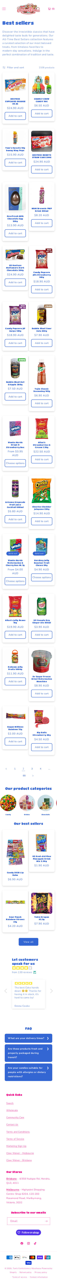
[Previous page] (6, 768)
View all (28, 941)
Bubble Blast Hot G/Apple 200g (15, 383)
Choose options (15, 463)
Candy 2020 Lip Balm (15, 873)
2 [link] (23, 768)
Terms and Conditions (18, 1131)
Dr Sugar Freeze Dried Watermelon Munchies (42, 678)
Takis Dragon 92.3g (41, 918)
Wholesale (12, 1110)
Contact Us (12, 1124)
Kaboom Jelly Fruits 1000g (15, 668)
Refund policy (26, 1272)
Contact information (39, 1277)
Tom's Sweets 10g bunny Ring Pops (15, 149)
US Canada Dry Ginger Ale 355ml (41, 621)
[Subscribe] (46, 1221)
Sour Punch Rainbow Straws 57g (15, 919)
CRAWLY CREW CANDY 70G (41, 100)
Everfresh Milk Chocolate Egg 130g (15, 218)
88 (24, 775)
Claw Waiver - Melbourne (20, 1153)
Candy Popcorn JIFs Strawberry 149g (42, 274)
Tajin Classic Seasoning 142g (41, 390)
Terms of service (19, 1277)
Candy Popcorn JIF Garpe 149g (15, 329)
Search (10, 1103)
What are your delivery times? (26, 1038)
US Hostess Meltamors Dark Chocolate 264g (15, 267)
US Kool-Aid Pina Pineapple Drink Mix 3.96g (41, 858)
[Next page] (32, 775)
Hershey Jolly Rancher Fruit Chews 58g (42, 562)
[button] (6, 991)
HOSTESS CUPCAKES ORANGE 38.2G (15, 101)
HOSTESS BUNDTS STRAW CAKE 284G (41, 156)
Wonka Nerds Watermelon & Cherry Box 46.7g (15, 562)
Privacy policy (41, 1272)
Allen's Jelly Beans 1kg (15, 621)
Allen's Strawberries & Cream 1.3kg (41, 444)
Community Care (15, 1117)
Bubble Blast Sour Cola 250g (41, 329)
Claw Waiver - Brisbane (19, 1160)
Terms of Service (15, 1138)
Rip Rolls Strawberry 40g (42, 733)
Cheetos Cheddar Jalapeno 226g (41, 508)
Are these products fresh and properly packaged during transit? (25, 1053)
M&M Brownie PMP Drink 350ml (42, 209)
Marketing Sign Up (16, 1146)
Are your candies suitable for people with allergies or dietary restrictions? (27, 1072)
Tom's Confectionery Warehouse (27, 1268)
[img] (30, 968)
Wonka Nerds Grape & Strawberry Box (15, 444)
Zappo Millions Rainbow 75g (15, 728)
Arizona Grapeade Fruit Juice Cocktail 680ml (15, 504)
